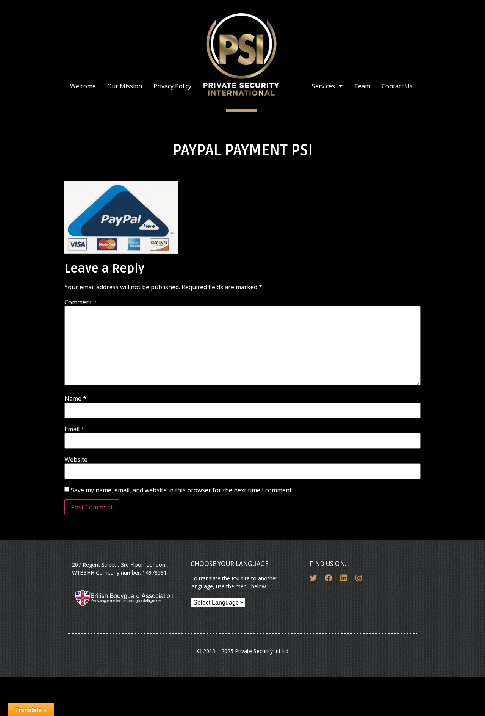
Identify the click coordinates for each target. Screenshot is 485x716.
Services (323, 86)
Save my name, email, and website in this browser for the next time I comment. (182, 490)
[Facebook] (328, 578)
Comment (80, 302)
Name (75, 398)
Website (76, 459)
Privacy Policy (172, 86)
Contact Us (397, 86)
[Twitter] (313, 578)
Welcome (83, 86)
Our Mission (124, 86)
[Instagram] (359, 578)
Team (362, 86)
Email (74, 429)
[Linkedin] (343, 578)
